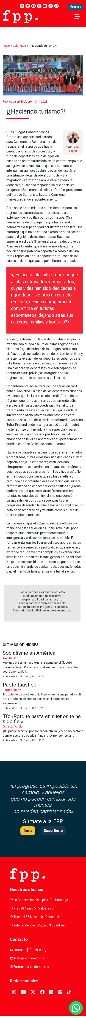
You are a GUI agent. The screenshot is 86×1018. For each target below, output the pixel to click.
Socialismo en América (43, 665)
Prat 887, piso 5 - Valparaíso (34, 908)
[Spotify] (22, 6)
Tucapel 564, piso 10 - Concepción (38, 917)
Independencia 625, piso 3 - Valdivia (39, 925)
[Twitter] (39, 6)
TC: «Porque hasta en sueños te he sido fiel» (43, 728)
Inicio (6, 45)
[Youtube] (45, 6)
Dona (27, 830)
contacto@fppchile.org (30, 950)
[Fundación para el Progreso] (20, 16)
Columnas (19, 45)
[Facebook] (33, 6)
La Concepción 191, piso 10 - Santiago (41, 900)
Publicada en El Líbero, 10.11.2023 (25, 101)
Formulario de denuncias (31, 967)
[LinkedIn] (27, 6)
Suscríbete (53, 830)
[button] (76, 1008)
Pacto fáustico (43, 696)
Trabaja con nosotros (29, 958)
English (75, 6)
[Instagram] (50, 6)
